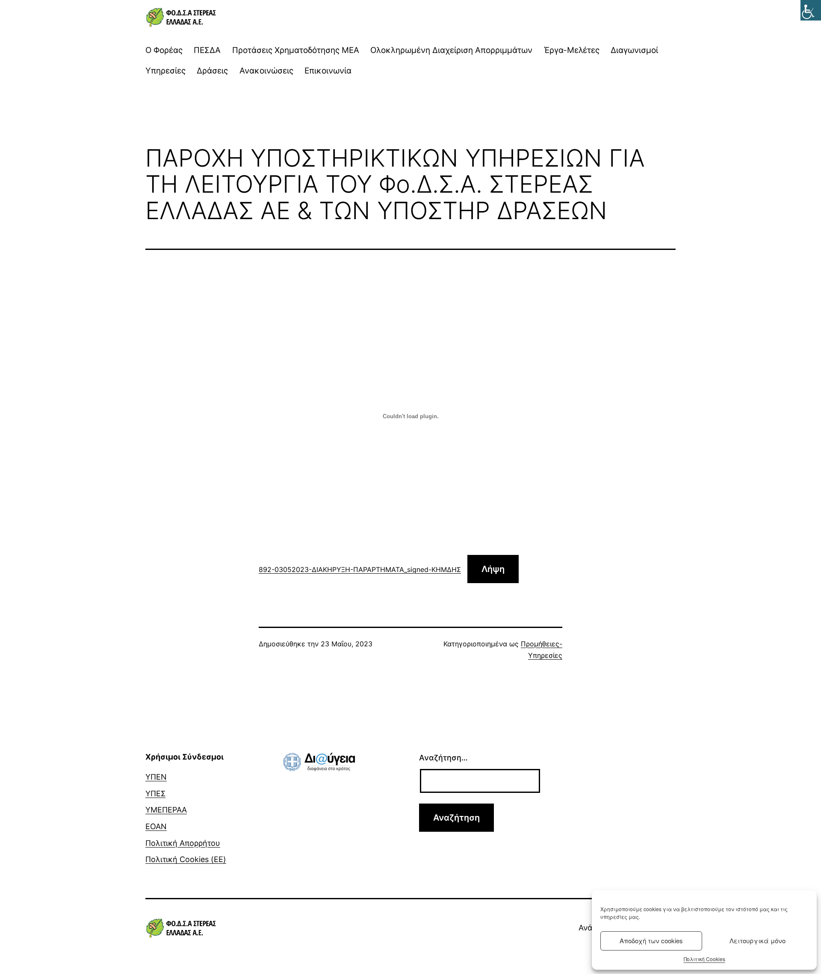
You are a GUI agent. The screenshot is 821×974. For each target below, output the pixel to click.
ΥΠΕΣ (155, 793)
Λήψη (493, 569)
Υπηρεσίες (165, 71)
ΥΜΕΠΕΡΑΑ (166, 809)
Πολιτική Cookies (704, 958)
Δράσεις (212, 71)
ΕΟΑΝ (156, 826)
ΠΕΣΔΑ (207, 50)
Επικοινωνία (327, 71)
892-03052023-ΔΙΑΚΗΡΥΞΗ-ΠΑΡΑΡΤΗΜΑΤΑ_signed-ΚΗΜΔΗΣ (360, 569)
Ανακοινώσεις (266, 71)
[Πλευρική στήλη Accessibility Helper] (810, 10)
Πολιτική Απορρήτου (182, 843)
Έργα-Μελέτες (572, 50)
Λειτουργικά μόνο (757, 940)
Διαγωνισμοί (634, 50)
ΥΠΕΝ (156, 776)
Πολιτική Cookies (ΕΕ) (185, 859)
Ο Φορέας (164, 50)
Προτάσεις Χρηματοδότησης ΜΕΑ (295, 50)
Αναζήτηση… (443, 757)
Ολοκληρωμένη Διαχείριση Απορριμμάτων (451, 50)
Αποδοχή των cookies (651, 940)
